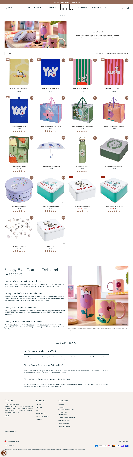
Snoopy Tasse (11, 296)
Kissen (49, 310)
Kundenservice (40, 413)
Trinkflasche (30, 325)
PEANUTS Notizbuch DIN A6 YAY (50, 88)
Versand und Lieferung (42, 416)
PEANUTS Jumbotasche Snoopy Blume (51, 126)
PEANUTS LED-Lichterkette (19, 246)
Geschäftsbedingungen (52, 449)
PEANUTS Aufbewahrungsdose (51, 206)
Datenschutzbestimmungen (69, 449)
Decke (23, 298)
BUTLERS (11, 445)
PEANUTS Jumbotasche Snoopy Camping (82, 126)
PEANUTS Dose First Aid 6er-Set (114, 206)
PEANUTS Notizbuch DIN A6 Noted (19, 88)
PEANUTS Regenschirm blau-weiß (51, 166)
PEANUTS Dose (51, 246)
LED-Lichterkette (11, 310)
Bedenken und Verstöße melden (66, 417)
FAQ (37, 410)
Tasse (8, 286)
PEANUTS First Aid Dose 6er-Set (82, 206)
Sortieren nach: (111, 53)
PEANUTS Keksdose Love (19, 206)
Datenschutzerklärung (64, 420)
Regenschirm (44, 325)
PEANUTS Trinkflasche (82, 166)
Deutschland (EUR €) (13, 441)
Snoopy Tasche (14, 325)
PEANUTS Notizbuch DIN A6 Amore (114, 88)
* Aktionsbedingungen (11, 431)
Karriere (38, 404)
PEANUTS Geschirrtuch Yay (19, 126)
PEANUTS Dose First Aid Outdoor (114, 166)
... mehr (7, 415)
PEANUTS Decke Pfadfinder (19, 166)
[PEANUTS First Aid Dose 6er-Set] (82, 189)
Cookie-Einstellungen (63, 423)
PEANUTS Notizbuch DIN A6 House (82, 88)
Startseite (62, 16)
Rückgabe (39, 419)
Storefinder (39, 407)
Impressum (61, 404)
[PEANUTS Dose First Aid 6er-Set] (114, 189)
